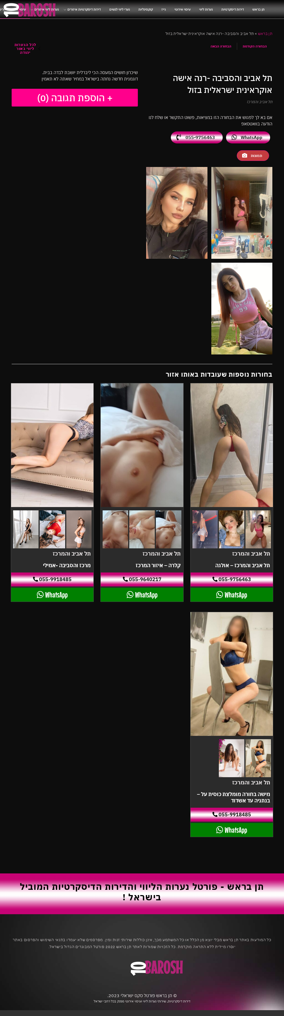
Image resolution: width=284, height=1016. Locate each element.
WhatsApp (251, 137)
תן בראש (258, 9)
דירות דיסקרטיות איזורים (84, 9)
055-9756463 (200, 137)
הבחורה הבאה (221, 46)
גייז (163, 9)
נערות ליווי (206, 9)
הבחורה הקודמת (255, 46)
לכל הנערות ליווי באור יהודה (25, 48)
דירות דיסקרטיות (232, 9)
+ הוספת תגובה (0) (75, 98)
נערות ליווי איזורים (46, 9)
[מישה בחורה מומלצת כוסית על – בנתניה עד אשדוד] (232, 674)
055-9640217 (144, 579)
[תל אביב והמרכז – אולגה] (232, 445)
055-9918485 (55, 579)
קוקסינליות (145, 9)
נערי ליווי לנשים (119, 9)
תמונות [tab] (256, 155)
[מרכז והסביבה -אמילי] (52, 445)
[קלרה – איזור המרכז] (142, 445)
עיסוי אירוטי (182, 9)
